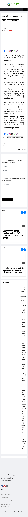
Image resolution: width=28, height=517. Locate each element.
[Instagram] (10, 51)
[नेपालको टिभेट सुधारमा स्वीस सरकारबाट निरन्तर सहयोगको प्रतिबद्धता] (11, 324)
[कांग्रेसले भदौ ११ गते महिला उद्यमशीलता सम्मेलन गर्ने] (11, 374)
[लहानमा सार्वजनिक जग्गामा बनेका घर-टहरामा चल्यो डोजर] (11, 358)
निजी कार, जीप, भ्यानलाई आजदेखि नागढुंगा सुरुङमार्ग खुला (24, 442)
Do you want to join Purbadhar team (9, 501)
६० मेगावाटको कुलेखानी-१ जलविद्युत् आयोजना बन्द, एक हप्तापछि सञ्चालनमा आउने (24, 311)
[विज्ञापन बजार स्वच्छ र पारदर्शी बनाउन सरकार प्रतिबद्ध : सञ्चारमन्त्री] (11, 341)
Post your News (4, 497)
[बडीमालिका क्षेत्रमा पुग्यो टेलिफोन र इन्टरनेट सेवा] (11, 405)
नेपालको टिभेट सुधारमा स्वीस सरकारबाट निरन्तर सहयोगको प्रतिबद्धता (24, 329)
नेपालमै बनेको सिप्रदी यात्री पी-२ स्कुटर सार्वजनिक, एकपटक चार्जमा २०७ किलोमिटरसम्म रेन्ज (14, 270)
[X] (12, 51)
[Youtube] (4, 486)
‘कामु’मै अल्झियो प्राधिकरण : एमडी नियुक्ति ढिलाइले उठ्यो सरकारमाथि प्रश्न (24, 424)
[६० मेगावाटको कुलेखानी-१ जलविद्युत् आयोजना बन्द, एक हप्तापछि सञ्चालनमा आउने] (11, 304)
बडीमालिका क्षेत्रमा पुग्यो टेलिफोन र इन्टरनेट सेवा (24, 408)
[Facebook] (5, 51)
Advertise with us (5, 494)
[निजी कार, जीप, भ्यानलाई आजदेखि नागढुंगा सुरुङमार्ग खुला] (11, 437)
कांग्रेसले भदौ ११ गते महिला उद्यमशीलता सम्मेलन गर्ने (24, 378)
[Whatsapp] (15, 51)
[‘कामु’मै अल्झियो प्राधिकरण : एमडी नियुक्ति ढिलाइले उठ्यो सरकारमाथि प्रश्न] (11, 418)
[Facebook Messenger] (8, 51)
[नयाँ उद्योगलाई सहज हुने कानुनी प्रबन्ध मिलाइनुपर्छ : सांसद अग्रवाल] (11, 388)
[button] (1, 492)
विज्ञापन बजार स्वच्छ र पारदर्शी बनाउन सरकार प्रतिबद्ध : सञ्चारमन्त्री (24, 346)
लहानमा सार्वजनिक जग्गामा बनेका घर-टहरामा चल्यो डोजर (24, 363)
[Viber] (17, 51)
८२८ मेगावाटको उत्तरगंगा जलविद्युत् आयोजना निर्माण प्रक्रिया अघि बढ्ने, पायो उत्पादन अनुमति (13, 235)
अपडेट (10, 30)
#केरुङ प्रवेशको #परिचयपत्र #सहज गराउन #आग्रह (15, 137)
